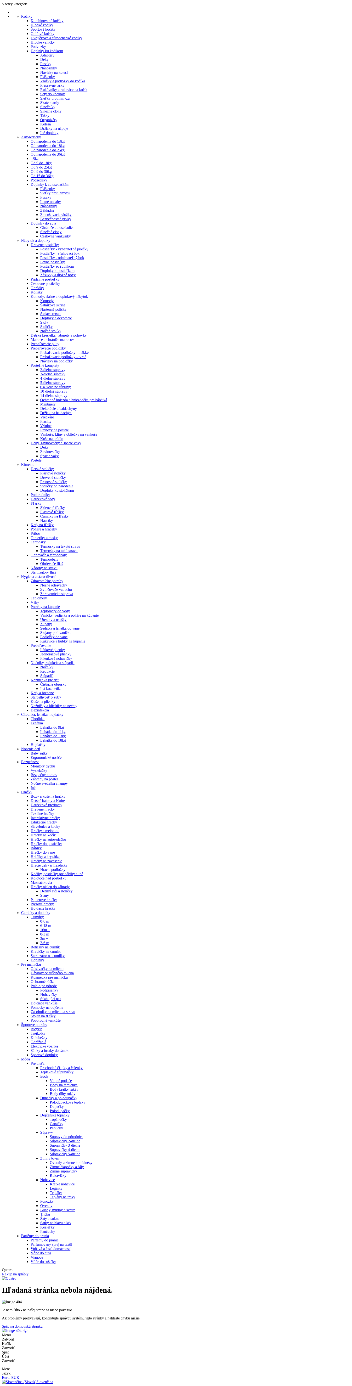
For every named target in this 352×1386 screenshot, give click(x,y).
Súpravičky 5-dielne (65, 1154)
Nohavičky (48, 994)
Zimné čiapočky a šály (67, 1167)
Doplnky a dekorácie (56, 318)
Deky (44, 59)
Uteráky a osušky (53, 620)
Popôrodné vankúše (46, 1020)
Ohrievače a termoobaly (49, 555)
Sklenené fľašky (52, 508)
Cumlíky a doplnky (35, 913)
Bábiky (36, 848)
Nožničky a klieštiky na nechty (54, 706)
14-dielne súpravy (53, 396)
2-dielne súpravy (52, 370)
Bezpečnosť (30, 762)
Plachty (45, 421)
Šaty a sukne (49, 1219)
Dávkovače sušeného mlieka (52, 973)
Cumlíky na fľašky (54, 516)
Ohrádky (37, 288)
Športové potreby (34, 1025)
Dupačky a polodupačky (58, 1098)
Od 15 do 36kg (42, 176)
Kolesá (45, 124)
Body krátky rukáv (64, 1089)
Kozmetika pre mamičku (49, 977)
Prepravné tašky (52, 85)
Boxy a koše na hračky (48, 796)
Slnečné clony (51, 111)
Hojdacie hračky (43, 908)
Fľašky (36, 503)
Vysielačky (39, 770)
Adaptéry (47, 55)
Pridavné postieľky (45, 279)
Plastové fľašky (52, 512)
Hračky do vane (43, 852)
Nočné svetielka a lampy (49, 783)
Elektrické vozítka (44, 1046)
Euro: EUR (10, 1377)
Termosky (38, 542)
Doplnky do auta (43, 223)
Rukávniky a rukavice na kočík (63, 90)
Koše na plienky (43, 701)
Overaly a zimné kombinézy (71, 1163)
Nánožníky (48, 68)
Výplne (45, 426)
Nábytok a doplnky (35, 240)
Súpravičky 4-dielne (65, 1150)
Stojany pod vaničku (55, 633)
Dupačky (57, 1106)
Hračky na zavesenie (46, 861)
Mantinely (48, 404)
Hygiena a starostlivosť (38, 577)
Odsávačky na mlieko (47, 969)
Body (44, 1076)
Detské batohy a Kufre (48, 801)
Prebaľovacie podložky (48, 348)
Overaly (46, 1206)
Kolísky (37, 292)
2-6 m (44, 943)
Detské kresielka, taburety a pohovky (59, 335)
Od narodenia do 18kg (48, 146)
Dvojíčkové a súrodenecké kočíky (56, 38)
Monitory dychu (43, 766)
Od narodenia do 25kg (48, 150)
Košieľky (47, 1227)
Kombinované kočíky (47, 21)
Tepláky (56, 1193)
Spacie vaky (49, 456)
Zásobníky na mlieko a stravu (53, 1012)
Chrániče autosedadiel (57, 227)
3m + (44, 938)
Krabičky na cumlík (46, 951)
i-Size (35, 159)
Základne (47, 210)
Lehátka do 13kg (53, 736)
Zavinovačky (50, 452)
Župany (46, 624)
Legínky (56, 1188)
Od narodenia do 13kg (48, 141)
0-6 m (44, 921)
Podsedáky (39, 180)
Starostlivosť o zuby (46, 697)
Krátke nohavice (62, 1184)
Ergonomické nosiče (46, 757)
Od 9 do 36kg (41, 171)
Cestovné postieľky (45, 284)
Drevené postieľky (45, 245)
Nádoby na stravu (44, 568)
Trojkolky (38, 1033)
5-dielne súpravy (52, 383)
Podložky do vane (54, 637)
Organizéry (48, 120)
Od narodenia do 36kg (48, 154)
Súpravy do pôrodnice (66, 1137)
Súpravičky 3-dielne (65, 1145)
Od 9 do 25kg (41, 167)
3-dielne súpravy (52, 374)
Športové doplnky (44, 1055)
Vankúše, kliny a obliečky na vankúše (68, 434)
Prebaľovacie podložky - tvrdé (63, 357)
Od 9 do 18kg (41, 163)
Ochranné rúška (43, 982)
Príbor (35, 533)
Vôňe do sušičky (43, 1262)
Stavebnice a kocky (45, 826)
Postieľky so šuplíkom (57, 266)
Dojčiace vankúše (44, 1003)
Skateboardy (49, 103)
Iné (33, 788)
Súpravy (46, 1132)
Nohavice (47, 1180)
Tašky (44, 115)
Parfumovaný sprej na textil (51, 1244)
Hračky (26, 792)
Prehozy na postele (54, 430)
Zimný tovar (49, 1158)
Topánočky (58, 1119)
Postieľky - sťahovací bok (59, 253)
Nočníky (46, 667)
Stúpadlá (46, 676)
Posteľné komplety (45, 365)
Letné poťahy (50, 202)
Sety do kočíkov (52, 94)
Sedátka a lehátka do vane (59, 628)
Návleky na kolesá (54, 72)
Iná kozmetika (51, 689)
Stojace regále (50, 314)
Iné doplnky (49, 133)
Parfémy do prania (35, 1236)
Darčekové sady (43, 499)
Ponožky (47, 1201)
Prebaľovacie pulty (45, 344)
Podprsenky (49, 990)
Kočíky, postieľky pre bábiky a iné (57, 874)
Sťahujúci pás (50, 999)
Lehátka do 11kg (53, 732)
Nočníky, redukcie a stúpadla (52, 663)
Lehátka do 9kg (52, 727)
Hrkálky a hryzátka (45, 857)
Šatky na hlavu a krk (55, 1223)
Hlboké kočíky (42, 25)
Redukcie (47, 671)
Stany (44, 895)
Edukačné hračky (44, 822)
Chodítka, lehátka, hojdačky (42, 714)
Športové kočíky (43, 29)
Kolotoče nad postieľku (48, 878)
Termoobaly (49, 559)
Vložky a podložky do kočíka (62, 81)
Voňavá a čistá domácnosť (50, 1249)
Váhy (35, 602)
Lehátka (37, 723)
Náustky (46, 520)
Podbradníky (40, 495)
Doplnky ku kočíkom (47, 51)
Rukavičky (58, 1175)
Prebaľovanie (41, 645)
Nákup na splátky (15, 1274)
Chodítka (38, 719)
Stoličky (46, 327)
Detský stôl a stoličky (56, 891)
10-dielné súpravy (53, 391)
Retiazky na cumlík (45, 947)
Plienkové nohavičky (56, 658)
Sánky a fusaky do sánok (49, 1050)
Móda (25, 1059)
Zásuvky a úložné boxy (58, 275)
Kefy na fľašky (42, 525)
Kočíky (26, 16)
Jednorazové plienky (55, 654)
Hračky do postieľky (46, 844)
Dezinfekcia (40, 710)
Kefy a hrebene (42, 693)
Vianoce (37, 1257)
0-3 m (44, 934)
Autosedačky (31, 137)
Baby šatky (39, 753)
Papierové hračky (44, 900)
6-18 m (45, 926)
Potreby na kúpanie (45, 607)
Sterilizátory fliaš (43, 572)
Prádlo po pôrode (44, 986)
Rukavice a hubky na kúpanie (62, 641)
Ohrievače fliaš (51, 564)
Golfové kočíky (42, 34)
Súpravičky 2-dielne (65, 1141)
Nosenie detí (30, 749)
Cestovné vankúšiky (55, 236)
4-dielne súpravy (52, 378)
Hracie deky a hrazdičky (49, 865)
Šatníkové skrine (52, 305)
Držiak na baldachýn (56, 413)
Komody (47, 301)
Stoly (44, 322)
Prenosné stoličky (53, 482)
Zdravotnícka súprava (56, 594)
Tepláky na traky (62, 1197)
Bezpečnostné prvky (55, 219)
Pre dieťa (38, 1063)
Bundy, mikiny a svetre (57, 1210)
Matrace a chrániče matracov (52, 340)
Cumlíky (37, 917)
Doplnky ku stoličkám (57, 490)
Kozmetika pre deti (45, 680)
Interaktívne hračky (45, 818)
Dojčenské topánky (54, 1115)
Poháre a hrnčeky (44, 529)
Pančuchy (47, 1231)
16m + (45, 930)
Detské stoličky (42, 469)
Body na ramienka (64, 1085)
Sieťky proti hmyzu (55, 98)
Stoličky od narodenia (56, 486)
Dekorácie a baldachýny (58, 408)
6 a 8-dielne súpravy (55, 387)
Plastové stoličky (53, 473)
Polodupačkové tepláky (67, 1102)
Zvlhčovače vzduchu (56, 589)
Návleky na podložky (56, 361)
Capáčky (56, 1124)
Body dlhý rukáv (62, 1094)
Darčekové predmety (46, 805)
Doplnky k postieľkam (57, 271)
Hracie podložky (52, 870)
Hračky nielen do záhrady (50, 887)
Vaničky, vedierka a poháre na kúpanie (69, 615)
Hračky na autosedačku (48, 839)
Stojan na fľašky (43, 1016)
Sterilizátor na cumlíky (48, 956)
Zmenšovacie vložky (56, 215)
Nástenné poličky (53, 309)
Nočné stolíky (50, 331)
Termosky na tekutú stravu (60, 546)
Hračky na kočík (43, 835)
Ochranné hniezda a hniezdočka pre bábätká (73, 400)
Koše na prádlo (51, 439)
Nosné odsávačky (53, 585)
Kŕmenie (27, 464)
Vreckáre (47, 417)
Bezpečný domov (44, 775)
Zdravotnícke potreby (47, 581)
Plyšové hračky (42, 904)
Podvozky (38, 47)
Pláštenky (47, 77)
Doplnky (37, 960)
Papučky (56, 1128)
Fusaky (45, 64)
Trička (45, 1214)
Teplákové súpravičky (57, 1072)
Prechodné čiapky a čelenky (61, 1068)
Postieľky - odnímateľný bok (62, 258)
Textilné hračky (42, 813)
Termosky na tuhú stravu (59, 551)
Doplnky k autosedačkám (50, 184)
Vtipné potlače (61, 1081)
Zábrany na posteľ (44, 779)
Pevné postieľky (52, 262)
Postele (36, 460)
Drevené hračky (43, 809)
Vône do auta (41, 1253)
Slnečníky (47, 107)
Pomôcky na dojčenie (47, 1007)
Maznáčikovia (41, 882)
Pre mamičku (31, 964)
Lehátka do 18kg (53, 740)
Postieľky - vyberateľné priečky (64, 249)
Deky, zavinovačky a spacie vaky (56, 443)
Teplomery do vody (55, 611)
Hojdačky (38, 745)
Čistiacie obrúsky (53, 684)
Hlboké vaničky (43, 42)
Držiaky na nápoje (54, 128)
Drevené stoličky (53, 477)
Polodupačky (60, 1111)
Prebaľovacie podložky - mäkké (64, 352)
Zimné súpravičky (63, 1171)
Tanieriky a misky (44, 538)
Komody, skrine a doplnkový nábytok (59, 296)
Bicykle (36, 1029)
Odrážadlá (38, 1042)
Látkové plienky (52, 650)
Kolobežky (39, 1038)
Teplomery (39, 598)
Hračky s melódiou (45, 831)
